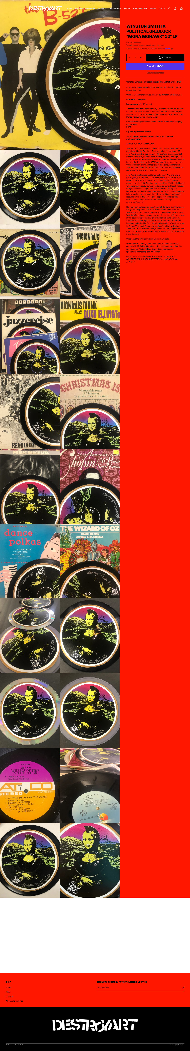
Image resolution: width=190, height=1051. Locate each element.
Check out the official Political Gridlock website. (147, 239)
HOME (8, 987)
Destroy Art (17, 1045)
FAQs (8, 992)
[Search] (169, 8)
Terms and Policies (177, 1045)
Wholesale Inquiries (14, 1001)
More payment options (155, 72)
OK (183, 987)
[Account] (175, 8)
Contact (9, 996)
